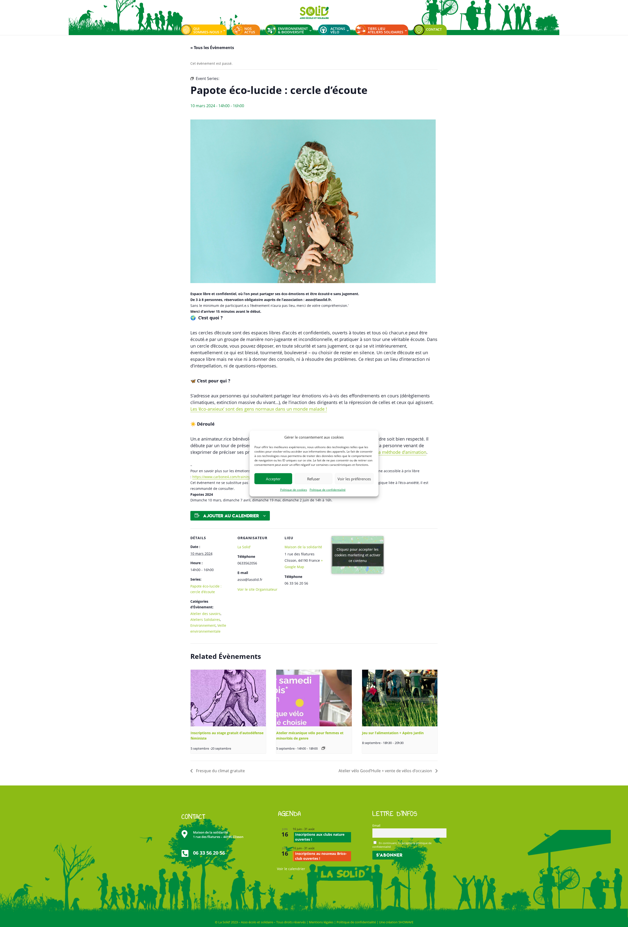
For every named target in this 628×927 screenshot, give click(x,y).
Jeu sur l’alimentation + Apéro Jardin (393, 733)
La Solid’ (244, 547)
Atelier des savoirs (205, 613)
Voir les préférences (354, 478)
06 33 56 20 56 (209, 852)
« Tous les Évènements (212, 47)
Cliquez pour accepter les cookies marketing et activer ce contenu (357, 555)
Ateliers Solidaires (205, 619)
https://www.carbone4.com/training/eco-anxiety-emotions (239, 476)
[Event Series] (323, 748)
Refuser (313, 478)
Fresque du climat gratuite (220, 770)
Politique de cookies (293, 490)
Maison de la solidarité (303, 547)
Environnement (203, 625)
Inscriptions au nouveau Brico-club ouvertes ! (321, 856)
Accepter (273, 478)
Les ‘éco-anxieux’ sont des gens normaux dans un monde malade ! (258, 409)
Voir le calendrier (291, 868)
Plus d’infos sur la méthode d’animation (385, 452)
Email (376, 825)
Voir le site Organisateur (257, 589)
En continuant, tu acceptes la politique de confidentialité (402, 845)
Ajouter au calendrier (231, 516)
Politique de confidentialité (328, 490)
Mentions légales (321, 922)
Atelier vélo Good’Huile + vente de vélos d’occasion (386, 770)
